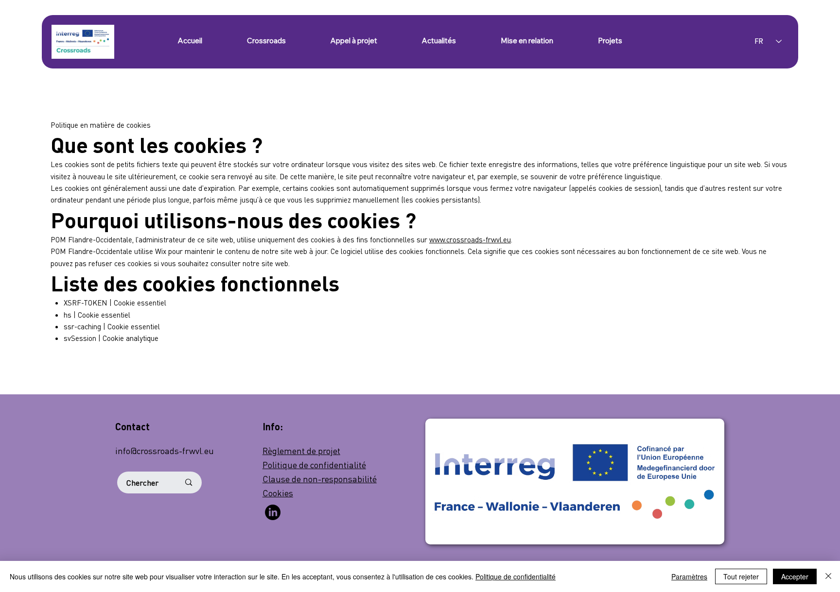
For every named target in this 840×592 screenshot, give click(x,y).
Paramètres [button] (689, 576)
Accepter (794, 576)
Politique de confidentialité (314, 464)
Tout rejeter (741, 576)
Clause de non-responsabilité (319, 478)
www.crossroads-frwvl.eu (470, 239)
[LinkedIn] (272, 512)
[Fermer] (828, 576)
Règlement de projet (301, 450)
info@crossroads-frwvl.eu (164, 450)
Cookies (277, 492)
